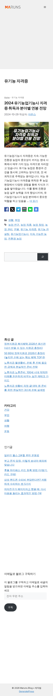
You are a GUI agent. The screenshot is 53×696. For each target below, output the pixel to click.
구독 (10, 607)
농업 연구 (13, 224)
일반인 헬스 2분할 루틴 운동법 (21, 455)
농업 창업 (38, 224)
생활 (10, 220)
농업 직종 (26, 224)
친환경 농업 (15, 238)
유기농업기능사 (20, 234)
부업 (17, 220)
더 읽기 (34, 201)
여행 (6, 425)
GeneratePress (26, 691)
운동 (6, 431)
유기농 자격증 (28, 229)
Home (7, 97)
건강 (6, 409)
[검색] (42, 257)
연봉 (16, 229)
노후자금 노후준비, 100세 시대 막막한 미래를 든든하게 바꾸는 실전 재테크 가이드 (26, 376)
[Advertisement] (26, 42)
